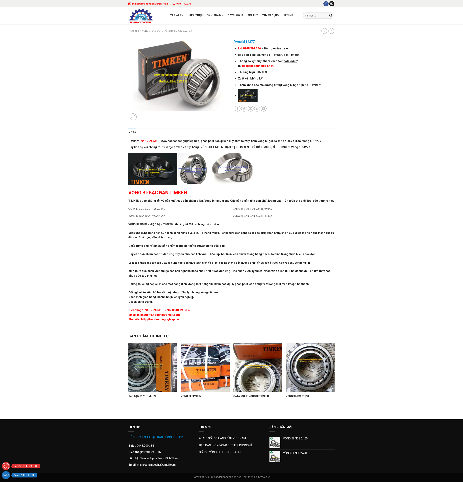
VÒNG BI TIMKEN (138, 224)
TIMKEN (261, 72)
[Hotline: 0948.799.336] (6, 466)
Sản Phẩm (214, 15)
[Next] (141, 114)
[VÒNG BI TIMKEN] (205, 367)
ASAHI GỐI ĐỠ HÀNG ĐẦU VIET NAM (222, 438)
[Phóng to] (133, 116)
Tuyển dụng (270, 15)
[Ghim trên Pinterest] (257, 109)
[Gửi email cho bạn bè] (251, 109)
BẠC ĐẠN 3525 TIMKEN (142, 396)
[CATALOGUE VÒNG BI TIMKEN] (257, 367)
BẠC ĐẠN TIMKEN (237, 147)
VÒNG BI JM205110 (297, 396)
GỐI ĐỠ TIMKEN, (261, 147)
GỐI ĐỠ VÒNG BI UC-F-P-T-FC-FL (220, 452)
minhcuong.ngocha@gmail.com (158, 315)
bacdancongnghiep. (258, 66)
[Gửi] (331, 15)
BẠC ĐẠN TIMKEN (162, 224)
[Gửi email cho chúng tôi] (331, 4)
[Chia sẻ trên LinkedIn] (264, 109)
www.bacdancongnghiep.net (180, 141)
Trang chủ (177, 15)
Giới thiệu (196, 15)
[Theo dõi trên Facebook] (326, 4)
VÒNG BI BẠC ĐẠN (151, 31)
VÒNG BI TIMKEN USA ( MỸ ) (179, 31)
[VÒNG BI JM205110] (310, 367)
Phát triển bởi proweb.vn (256, 477)
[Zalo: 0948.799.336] (6, 475)
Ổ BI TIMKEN (281, 147)
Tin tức (252, 15)
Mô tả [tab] (132, 132)
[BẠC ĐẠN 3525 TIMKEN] (152, 367)
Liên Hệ (288, 15)
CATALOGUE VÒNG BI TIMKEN (251, 396)
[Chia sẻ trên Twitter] (244, 109)
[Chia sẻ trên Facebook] (238, 109)
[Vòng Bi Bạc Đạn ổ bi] (146, 15)
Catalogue (235, 15)
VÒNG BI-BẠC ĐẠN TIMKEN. (158, 192)
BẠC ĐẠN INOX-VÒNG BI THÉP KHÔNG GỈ (225, 445)
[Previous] (130, 412)
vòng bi (262, 141)
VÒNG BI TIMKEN (212, 147)
